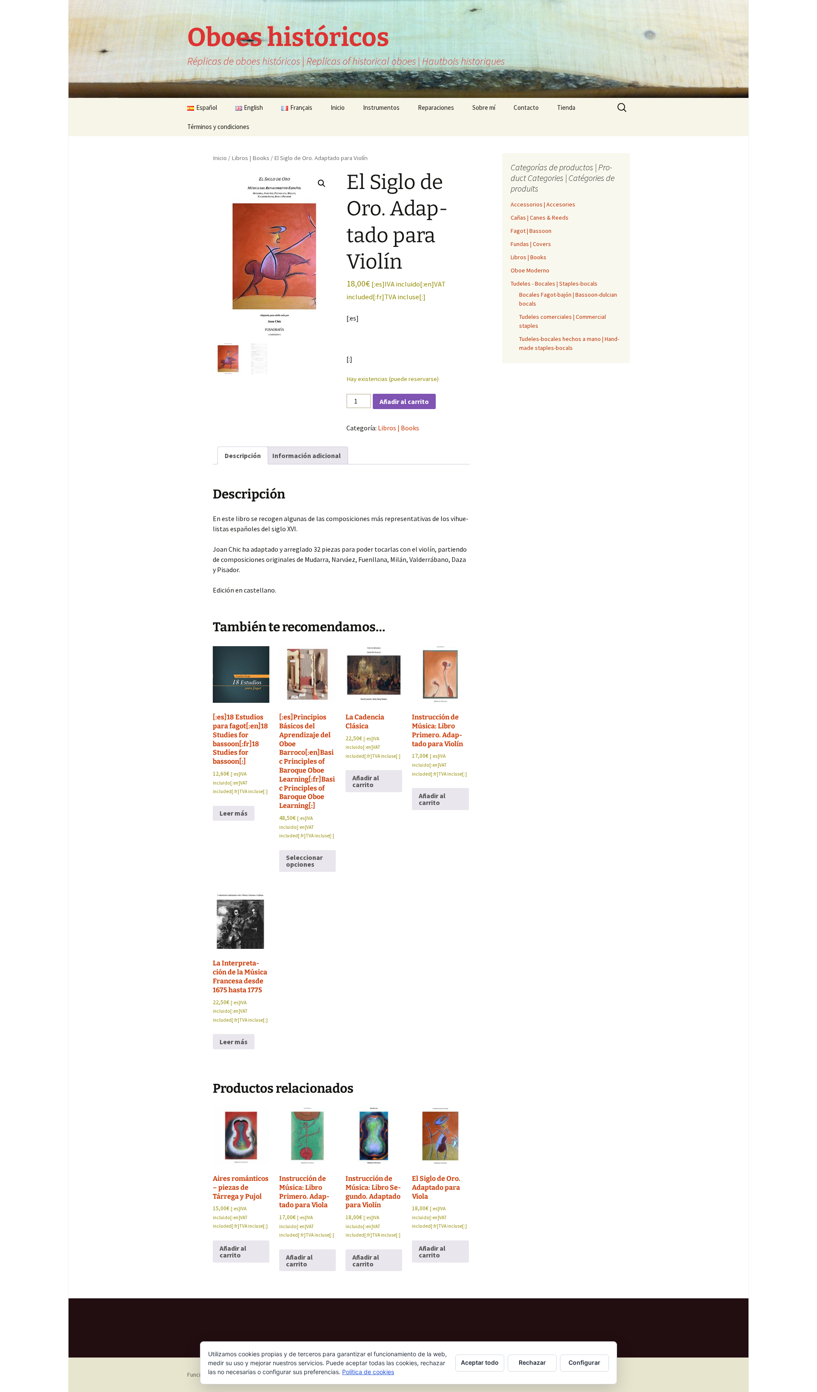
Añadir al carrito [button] (365, 781)
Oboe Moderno (530, 270)
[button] (321, 183)
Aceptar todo (480, 1362)
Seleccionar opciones (304, 860)
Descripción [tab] (243, 455)
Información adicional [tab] (306, 455)
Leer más (234, 813)
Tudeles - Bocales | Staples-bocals (554, 283)
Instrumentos (381, 107)
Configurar (584, 1362)
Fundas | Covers (531, 244)
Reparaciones (436, 107)
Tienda (566, 107)
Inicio (338, 107)
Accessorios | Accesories (543, 204)
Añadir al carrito (404, 401)
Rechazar (532, 1362)
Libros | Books (250, 158)
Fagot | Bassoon (531, 231)
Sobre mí (483, 107)
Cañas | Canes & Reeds (539, 217)
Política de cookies (368, 1371)
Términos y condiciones (218, 127)
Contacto (526, 107)
